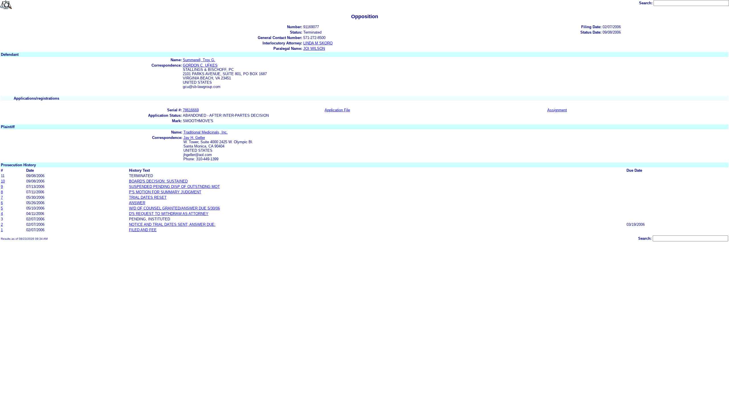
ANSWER (137, 203)
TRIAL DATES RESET (148, 197)
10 (3, 181)
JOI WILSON (314, 48)
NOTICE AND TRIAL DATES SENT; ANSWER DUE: (172, 224)
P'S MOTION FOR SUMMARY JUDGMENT (165, 192)
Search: (646, 3)
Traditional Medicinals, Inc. (205, 132)
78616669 (191, 110)
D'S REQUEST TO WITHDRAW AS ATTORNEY (168, 214)
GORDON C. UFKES (200, 65)
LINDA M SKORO (318, 43)
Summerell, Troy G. (199, 60)
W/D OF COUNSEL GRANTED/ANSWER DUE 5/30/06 (174, 208)
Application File (337, 110)
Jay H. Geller (194, 138)
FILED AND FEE (143, 230)
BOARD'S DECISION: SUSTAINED (158, 181)
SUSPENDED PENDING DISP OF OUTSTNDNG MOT (174, 186)
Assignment (557, 110)
